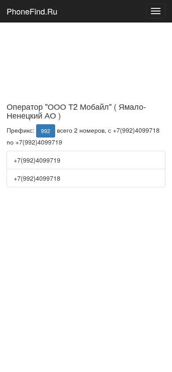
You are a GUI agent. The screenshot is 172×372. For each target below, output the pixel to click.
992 (45, 130)
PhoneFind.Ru (32, 11)
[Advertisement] (86, 49)
